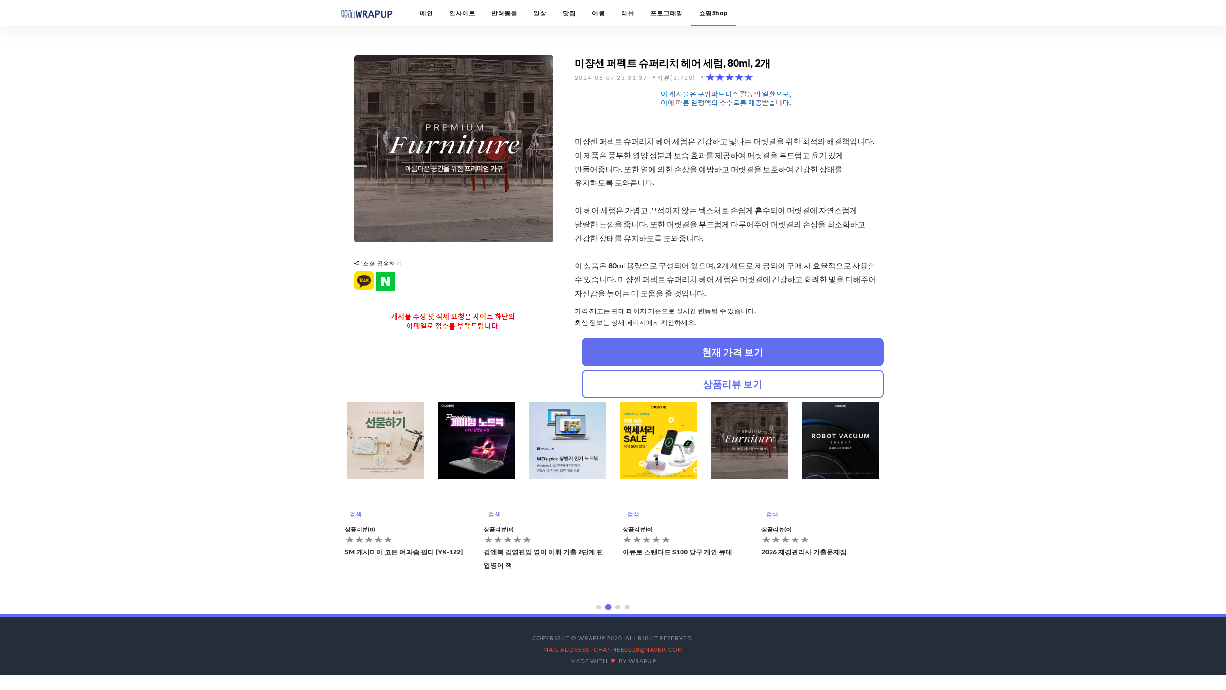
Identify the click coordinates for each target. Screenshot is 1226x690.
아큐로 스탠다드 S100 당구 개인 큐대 (677, 552)
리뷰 (627, 13)
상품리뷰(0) (360, 529)
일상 (540, 13)
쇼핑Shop (713, 13)
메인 (426, 13)
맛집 (569, 13)
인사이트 (462, 13)
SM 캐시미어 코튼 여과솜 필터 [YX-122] (404, 552)
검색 (356, 514)
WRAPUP (642, 661)
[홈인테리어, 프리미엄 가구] (453, 148)
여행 (598, 13)
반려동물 (504, 13)
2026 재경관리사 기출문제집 (804, 552)
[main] (366, 13)
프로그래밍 (666, 13)
